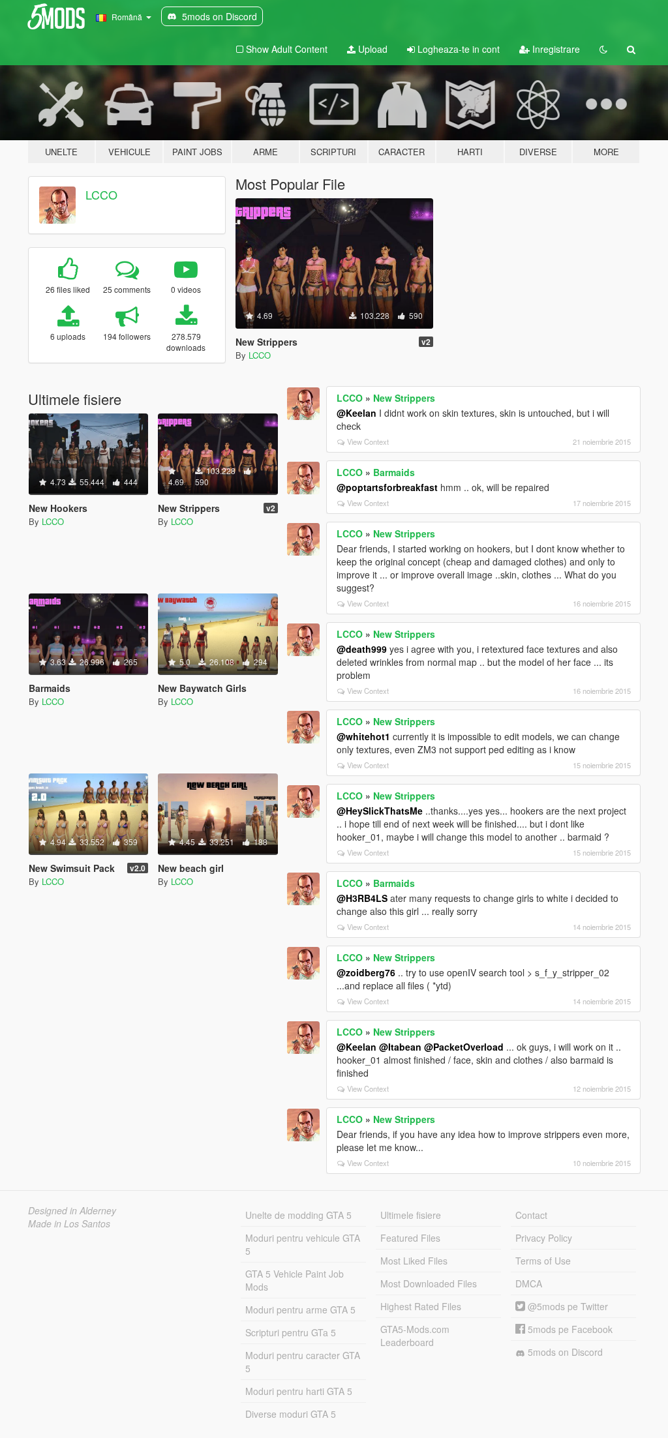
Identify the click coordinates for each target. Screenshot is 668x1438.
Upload (371, 48)
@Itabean (400, 1046)
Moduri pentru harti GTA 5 (298, 1391)
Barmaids (394, 472)
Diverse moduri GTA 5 (290, 1413)
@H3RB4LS (362, 898)
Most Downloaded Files (428, 1283)
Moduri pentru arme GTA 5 (300, 1309)
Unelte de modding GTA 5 (298, 1214)
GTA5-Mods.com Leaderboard (414, 1336)
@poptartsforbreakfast (387, 487)
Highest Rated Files (420, 1306)
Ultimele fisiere (410, 1214)
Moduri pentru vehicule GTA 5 (302, 1244)
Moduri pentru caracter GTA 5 (302, 1362)
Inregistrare (555, 48)
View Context (368, 441)
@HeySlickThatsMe (380, 810)
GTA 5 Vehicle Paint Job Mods (294, 1280)
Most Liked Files (414, 1260)
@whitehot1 (363, 736)
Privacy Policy (543, 1237)
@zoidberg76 (366, 972)
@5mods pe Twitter (566, 1306)
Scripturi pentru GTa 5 (290, 1332)
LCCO (101, 194)
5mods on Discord (564, 1351)
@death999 (362, 648)
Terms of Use (543, 1260)
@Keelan (356, 412)
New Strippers (404, 397)
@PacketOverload (464, 1046)
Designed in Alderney (72, 1210)
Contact (531, 1214)
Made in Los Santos (69, 1223)
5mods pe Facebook (569, 1329)
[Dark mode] (603, 49)
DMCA (528, 1283)
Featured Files (410, 1237)
